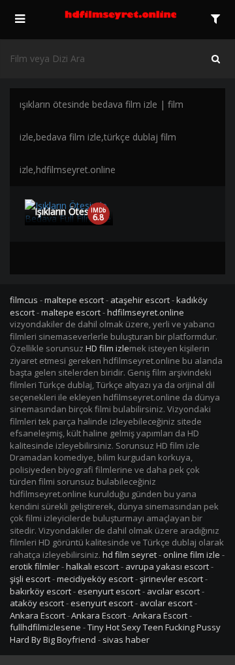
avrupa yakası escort (167, 566)
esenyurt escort (109, 591)
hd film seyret (129, 554)
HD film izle (107, 348)
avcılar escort (173, 591)
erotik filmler (34, 566)
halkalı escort (92, 566)
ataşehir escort (140, 300)
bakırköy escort (40, 591)
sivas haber (125, 639)
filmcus (24, 300)
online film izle (191, 554)
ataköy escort (37, 603)
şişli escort (30, 579)
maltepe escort (74, 300)
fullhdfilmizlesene (45, 627)
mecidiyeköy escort (95, 579)
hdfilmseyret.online (145, 312)
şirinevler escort (171, 579)
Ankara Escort (37, 615)
